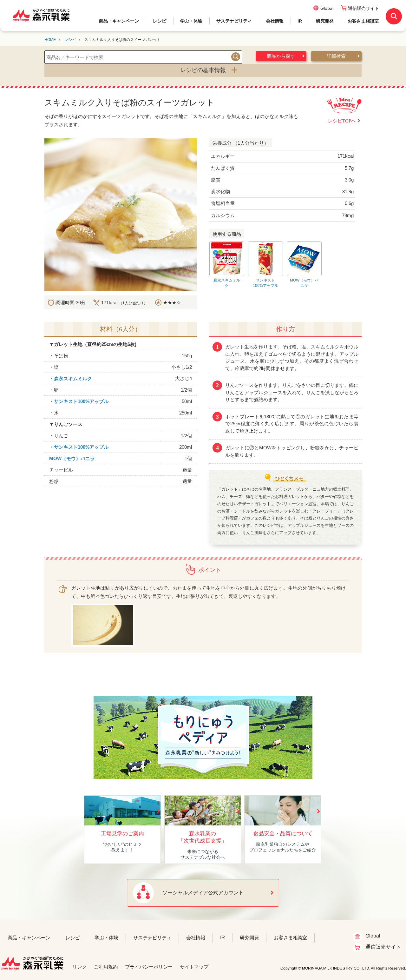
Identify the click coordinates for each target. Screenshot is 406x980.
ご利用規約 (106, 967)
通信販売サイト (363, 8)
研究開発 (325, 20)
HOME (50, 39)
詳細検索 (336, 56)
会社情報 (275, 20)
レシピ (159, 20)
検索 (235, 57)
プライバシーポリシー (149, 967)
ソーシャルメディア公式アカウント (203, 892)
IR (300, 20)
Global (326, 8)
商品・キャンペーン (119, 20)
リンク (79, 967)
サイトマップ (194, 967)
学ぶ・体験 (191, 20)
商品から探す (281, 56)
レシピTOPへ (342, 120)
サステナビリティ (234, 20)
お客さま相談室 (363, 20)
